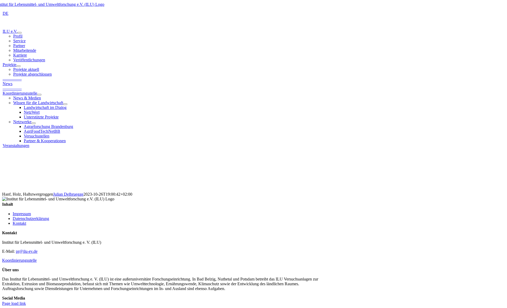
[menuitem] (5, 13)
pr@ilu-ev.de (26, 251)
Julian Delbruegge (68, 194)
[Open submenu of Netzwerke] (33, 123)
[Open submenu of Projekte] (18, 66)
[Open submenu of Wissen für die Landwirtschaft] (65, 104)
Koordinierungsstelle (19, 260)
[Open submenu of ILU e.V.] (19, 33)
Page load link (14, 303)
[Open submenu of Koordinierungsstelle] (39, 94)
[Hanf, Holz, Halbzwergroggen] (253, 172)
